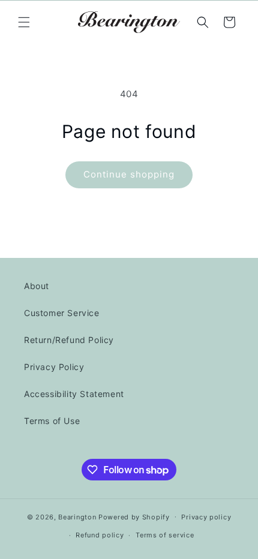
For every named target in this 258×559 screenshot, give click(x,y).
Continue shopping (129, 174)
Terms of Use (52, 421)
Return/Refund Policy (69, 340)
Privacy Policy (54, 367)
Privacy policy (206, 517)
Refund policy (100, 535)
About (36, 286)
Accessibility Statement (74, 394)
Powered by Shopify (134, 516)
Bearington (77, 516)
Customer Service (62, 313)
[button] (24, 22)
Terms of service (165, 535)
